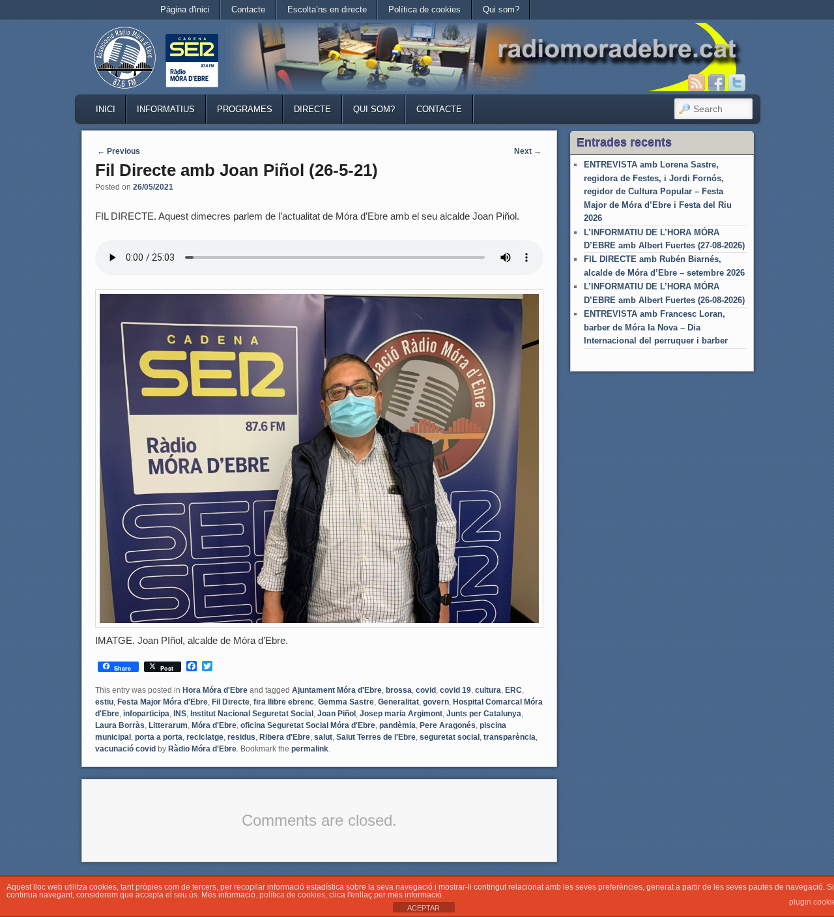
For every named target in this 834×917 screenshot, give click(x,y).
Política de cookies (424, 9)
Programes (244, 109)
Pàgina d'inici (185, 9)
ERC (513, 690)
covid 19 (455, 690)
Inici (105, 109)
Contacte (248, 9)
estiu (104, 701)
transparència (509, 737)
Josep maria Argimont (401, 713)
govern (436, 701)
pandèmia (397, 725)
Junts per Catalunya (483, 713)
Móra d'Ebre (214, 725)
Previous (118, 151)
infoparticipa (146, 713)
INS (179, 713)
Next (527, 151)
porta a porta (158, 737)
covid (426, 690)
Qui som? (501, 9)
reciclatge (204, 737)
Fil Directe (231, 701)
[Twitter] (736, 82)
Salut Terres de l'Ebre (376, 737)
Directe (312, 109)
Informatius (166, 109)
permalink (309, 748)
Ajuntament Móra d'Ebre (337, 690)
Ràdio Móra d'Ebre (202, 748)
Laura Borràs (120, 725)
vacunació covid (125, 748)
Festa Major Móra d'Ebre (162, 701)
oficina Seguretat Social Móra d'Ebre (307, 725)
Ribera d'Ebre (284, 737)
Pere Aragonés (448, 725)
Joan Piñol (336, 713)
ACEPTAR (423, 908)
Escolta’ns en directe (327, 9)
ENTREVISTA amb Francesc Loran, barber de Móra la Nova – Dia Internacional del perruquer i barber (656, 327)
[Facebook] (716, 82)
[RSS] (696, 82)
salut (323, 737)
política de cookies (292, 894)
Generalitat (398, 701)
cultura (488, 690)
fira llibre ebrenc (283, 701)
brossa (399, 690)
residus (241, 737)
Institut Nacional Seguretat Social (251, 713)
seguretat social (450, 737)
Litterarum (168, 725)
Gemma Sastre (346, 701)
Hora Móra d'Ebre (215, 690)
